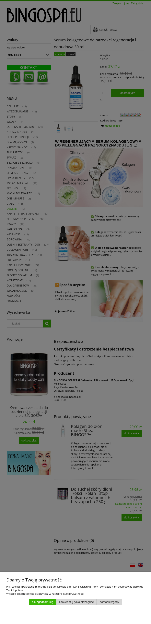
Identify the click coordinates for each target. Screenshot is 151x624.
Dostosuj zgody (109, 602)
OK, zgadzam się (42, 602)
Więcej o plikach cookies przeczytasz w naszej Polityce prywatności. (45, 593)
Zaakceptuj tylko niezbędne (76, 602)
